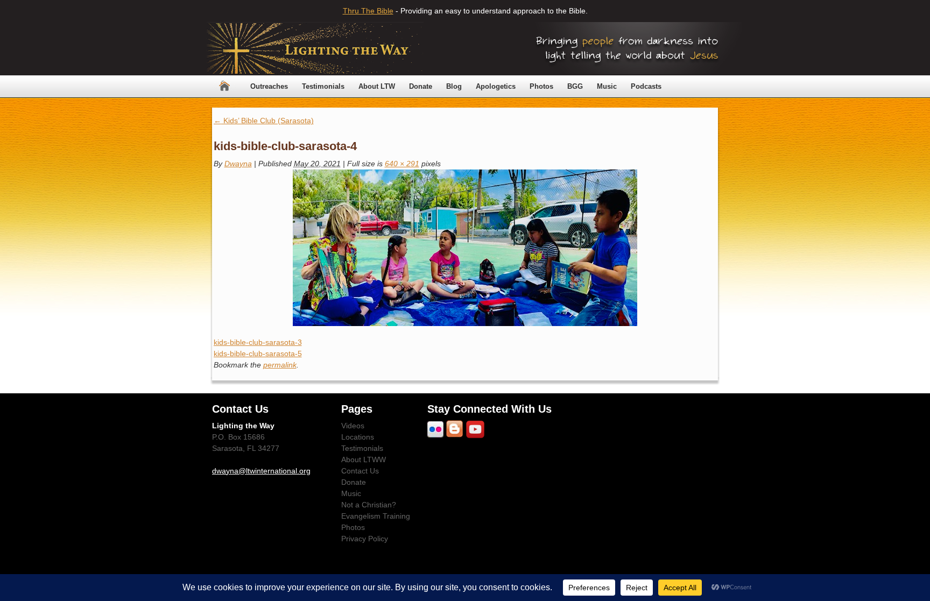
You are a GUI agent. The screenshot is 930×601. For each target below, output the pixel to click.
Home (224, 86)
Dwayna (238, 163)
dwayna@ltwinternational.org (261, 470)
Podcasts (646, 86)
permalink (280, 364)
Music (607, 86)
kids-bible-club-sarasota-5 (258, 353)
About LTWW (363, 459)
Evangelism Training (375, 516)
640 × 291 (402, 163)
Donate (420, 86)
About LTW (376, 86)
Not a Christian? (368, 504)
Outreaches (269, 86)
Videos (352, 425)
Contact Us (360, 470)
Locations (357, 437)
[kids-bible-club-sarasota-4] (465, 247)
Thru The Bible (368, 10)
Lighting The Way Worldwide (315, 48)
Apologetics (496, 86)
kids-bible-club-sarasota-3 (258, 342)
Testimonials (323, 86)
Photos (541, 86)
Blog (454, 86)
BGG (575, 86)
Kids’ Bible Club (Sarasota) (264, 120)
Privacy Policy (364, 538)
